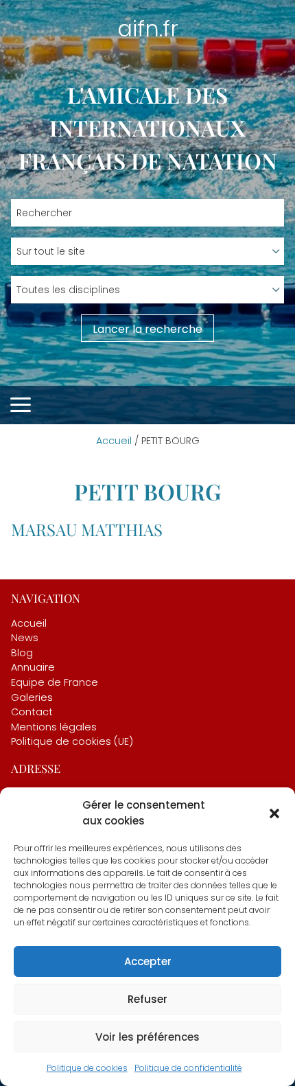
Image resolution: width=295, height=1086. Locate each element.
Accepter (148, 961)
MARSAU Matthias (87, 529)
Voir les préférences (147, 1037)
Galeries (32, 697)
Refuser (147, 999)
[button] (274, 813)
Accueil (114, 441)
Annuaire (33, 667)
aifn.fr (147, 28)
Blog (22, 653)
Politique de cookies (87, 1068)
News (24, 638)
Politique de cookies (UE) (72, 741)
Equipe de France (54, 682)
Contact (32, 712)
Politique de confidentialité (188, 1068)
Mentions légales (54, 727)
